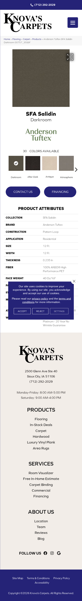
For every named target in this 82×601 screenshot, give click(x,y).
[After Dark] (32, 163)
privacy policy (40, 298)
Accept (22, 311)
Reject (40, 311)
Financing (60, 191)
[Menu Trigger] (73, 22)
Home (7, 39)
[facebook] (45, 553)
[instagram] (52, 553)
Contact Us (23, 191)
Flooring (16, 39)
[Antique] (49, 163)
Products (36, 39)
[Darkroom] (16, 163)
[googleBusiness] (59, 553)
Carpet (26, 39)
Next (76, 164)
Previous (6, 164)
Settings (59, 311)
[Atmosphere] (66, 163)
